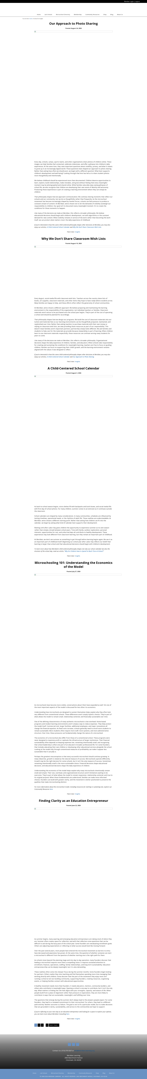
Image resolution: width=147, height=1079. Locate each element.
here (51, 789)
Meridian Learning (37, 8)
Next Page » (54, 1025)
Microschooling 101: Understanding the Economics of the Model (73, 565)
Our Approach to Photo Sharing (73, 23)
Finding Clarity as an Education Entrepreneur (73, 801)
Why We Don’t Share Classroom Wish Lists (87, 227)
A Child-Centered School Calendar (58, 227)
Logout (137, 1)
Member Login (129, 1)
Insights (77, 232)
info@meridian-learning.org (84, 1051)
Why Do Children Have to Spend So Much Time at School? (84, 551)
